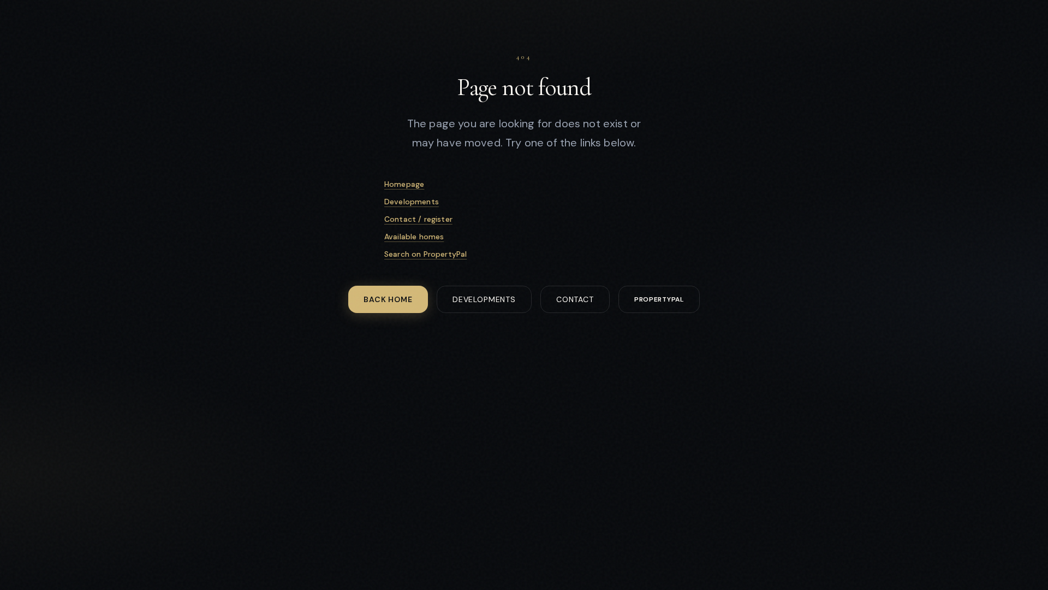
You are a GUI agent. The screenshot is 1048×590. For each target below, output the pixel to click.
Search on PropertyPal (425, 254)
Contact (575, 299)
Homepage (404, 184)
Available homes (414, 236)
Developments (411, 201)
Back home (388, 299)
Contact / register (418, 219)
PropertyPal (659, 299)
